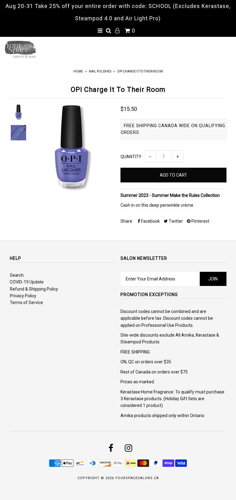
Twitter (175, 221)
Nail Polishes (100, 71)
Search (17, 275)
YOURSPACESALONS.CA (137, 478)
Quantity (130, 156)
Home (78, 71)
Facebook (150, 221)
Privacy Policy (23, 295)
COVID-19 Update (27, 281)
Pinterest (200, 221)
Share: (126, 221)
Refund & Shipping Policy (34, 289)
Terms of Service (26, 302)
